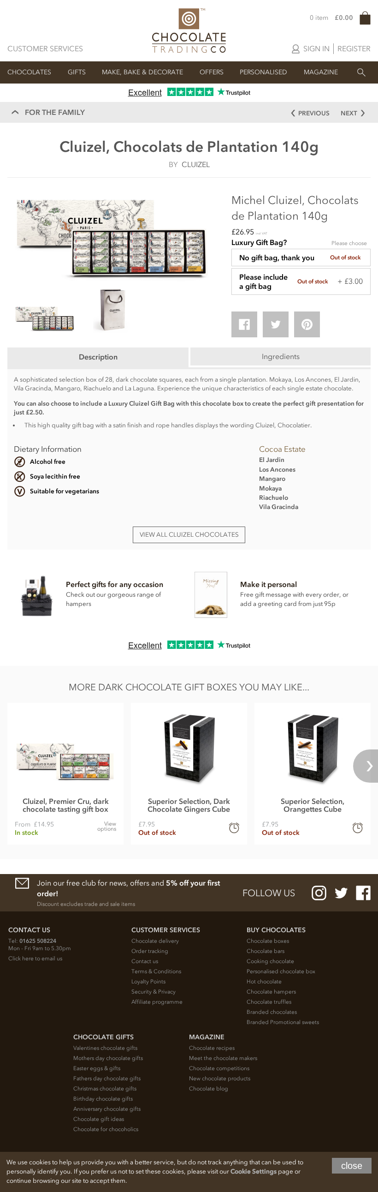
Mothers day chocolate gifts (108, 1058)
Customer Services (45, 48)
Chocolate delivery (155, 941)
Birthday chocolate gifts (103, 1099)
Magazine (321, 72)
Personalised (263, 72)
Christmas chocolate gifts (104, 1088)
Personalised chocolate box (281, 971)
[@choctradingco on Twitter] (341, 893)
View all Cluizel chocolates (189, 535)
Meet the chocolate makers (223, 1058)
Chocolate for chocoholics (105, 1129)
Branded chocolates (272, 1012)
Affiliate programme (157, 1002)
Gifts (77, 72)
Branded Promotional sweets (283, 1022)
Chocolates (29, 72)
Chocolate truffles (269, 1002)
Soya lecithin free (55, 476)
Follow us (268, 893)
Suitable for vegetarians (64, 491)
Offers (212, 72)
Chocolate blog (208, 1088)
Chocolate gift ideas (98, 1119)
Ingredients (281, 356)
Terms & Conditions (156, 971)
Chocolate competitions (219, 1068)
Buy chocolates (276, 930)
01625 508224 (37, 941)
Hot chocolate (264, 981)
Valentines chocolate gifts (105, 1048)
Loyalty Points (148, 981)
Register (354, 48)
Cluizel (196, 164)
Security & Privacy (153, 991)
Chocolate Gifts (103, 1037)
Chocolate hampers (271, 991)
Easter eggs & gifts (96, 1068)
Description (98, 356)
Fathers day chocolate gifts (107, 1078)
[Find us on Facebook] (363, 893)
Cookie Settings (253, 1171)
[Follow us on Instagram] (319, 893)
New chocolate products (219, 1078)
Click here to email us (35, 958)
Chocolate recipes (212, 1048)
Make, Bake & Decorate (142, 72)
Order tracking (149, 951)
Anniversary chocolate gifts (107, 1109)
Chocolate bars (265, 951)
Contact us (144, 961)
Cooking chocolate (270, 961)
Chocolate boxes (268, 941)
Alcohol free (47, 462)
